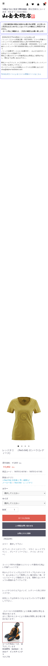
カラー (5, 489)
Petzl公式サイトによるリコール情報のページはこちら (21, 74)
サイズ (5, 499)
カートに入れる (24, 518)
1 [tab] (19, 447)
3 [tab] (26, 447)
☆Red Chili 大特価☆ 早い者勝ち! (15, 480)
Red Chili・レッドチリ (23, 483)
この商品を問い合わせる (24, 526)
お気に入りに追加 (24, 533)
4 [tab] (29, 447)
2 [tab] (22, 447)
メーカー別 (7, 483)
